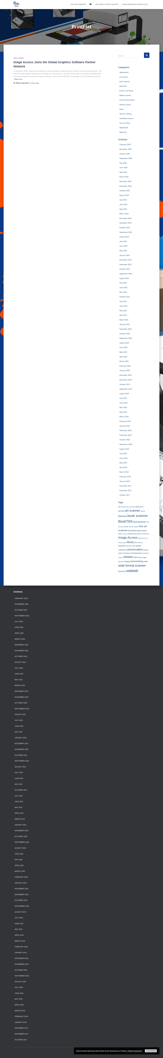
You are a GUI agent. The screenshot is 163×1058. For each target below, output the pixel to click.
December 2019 (125, 375)
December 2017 (125, 486)
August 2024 (124, 195)
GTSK (143, 534)
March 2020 (124, 361)
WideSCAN (123, 128)
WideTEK (122, 132)
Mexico (140, 542)
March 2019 (124, 417)
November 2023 (125, 223)
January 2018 (124, 481)
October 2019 (124, 384)
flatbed (144, 531)
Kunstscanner (122, 542)
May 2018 (123, 463)
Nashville (128, 546)
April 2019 (123, 412)
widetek (132, 571)
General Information (127, 100)
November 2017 (125, 490)
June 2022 (123, 287)
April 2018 (123, 467)
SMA (135, 557)
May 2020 (123, 352)
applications (139, 507)
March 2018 (124, 472)
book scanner (124, 81)
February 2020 (125, 366)
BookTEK (122, 86)
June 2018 (123, 458)
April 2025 (123, 172)
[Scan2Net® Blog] (16, 5)
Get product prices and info (106, 4)
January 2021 (124, 324)
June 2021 (123, 306)
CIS (147, 522)
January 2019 (124, 426)
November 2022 (125, 264)
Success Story (124, 123)
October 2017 (124, 495)
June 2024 (123, 204)
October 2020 (124, 334)
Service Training (125, 114)
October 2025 (124, 154)
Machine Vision (125, 105)
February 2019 (125, 421)
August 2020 (124, 343)
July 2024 (123, 200)
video (146, 561)
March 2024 (124, 214)
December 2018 (125, 430)
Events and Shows (126, 91)
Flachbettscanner (134, 531)
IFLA (147, 534)
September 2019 (125, 389)
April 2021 (123, 315)
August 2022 (124, 278)
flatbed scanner (125, 95)
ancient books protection (128, 507)
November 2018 (125, 435)
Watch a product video (90, 4)
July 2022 (123, 283)
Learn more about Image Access (135, 4)
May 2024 (123, 209)
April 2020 (123, 357)
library (130, 542)
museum (122, 546)
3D (119, 507)
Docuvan (121, 526)
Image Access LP (143, 538)
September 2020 (125, 338)
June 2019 (123, 403)
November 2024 (125, 186)
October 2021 (124, 297)
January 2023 (124, 255)
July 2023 (123, 241)
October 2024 (124, 191)
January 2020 (124, 370)
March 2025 (124, 177)
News (121, 109)
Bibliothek (122, 516)
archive (121, 511)
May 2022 (123, 292)
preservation (135, 549)
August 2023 (124, 237)
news (133, 546)
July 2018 (123, 453)
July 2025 (123, 163)
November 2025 (125, 149)
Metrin (136, 542)
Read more (18, 79)
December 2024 (125, 181)
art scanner (123, 77)
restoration (126, 553)
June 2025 (123, 168)
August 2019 (124, 393)
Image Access (127, 537)
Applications (18, 58)
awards (143, 511)
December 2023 (125, 218)
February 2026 (125, 144)
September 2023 (125, 232)
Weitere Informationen (135, 1051)
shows (128, 557)
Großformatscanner (134, 534)
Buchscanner (139, 522)
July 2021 (123, 301)
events (126, 527)
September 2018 (125, 444)
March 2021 (124, 320)
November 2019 (125, 380)
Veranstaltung (136, 561)
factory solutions (134, 526)
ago (34, 83)
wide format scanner (132, 565)
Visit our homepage (78, 4)
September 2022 (125, 274)
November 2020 (125, 329)
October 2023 (124, 227)
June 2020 (123, 347)
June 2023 (123, 246)
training (127, 561)
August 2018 (124, 449)
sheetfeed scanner (126, 118)
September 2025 (125, 158)
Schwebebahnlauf (136, 553)
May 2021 (123, 311)
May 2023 (123, 251)
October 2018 (124, 440)
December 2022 (125, 260)
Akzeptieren (151, 1051)
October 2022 (124, 269)
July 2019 (123, 398)
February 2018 (125, 477)
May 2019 (123, 407)
